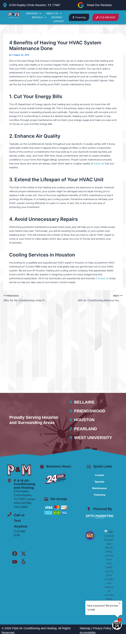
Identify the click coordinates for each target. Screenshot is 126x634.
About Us (52, 13)
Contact (58, 21)
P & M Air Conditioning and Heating (24, 484)
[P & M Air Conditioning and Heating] (9, 481)
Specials (37, 17)
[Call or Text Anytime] (9, 514)
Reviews (57, 17)
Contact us (102, 278)
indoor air (99, 163)
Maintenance (99, 488)
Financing (99, 494)
